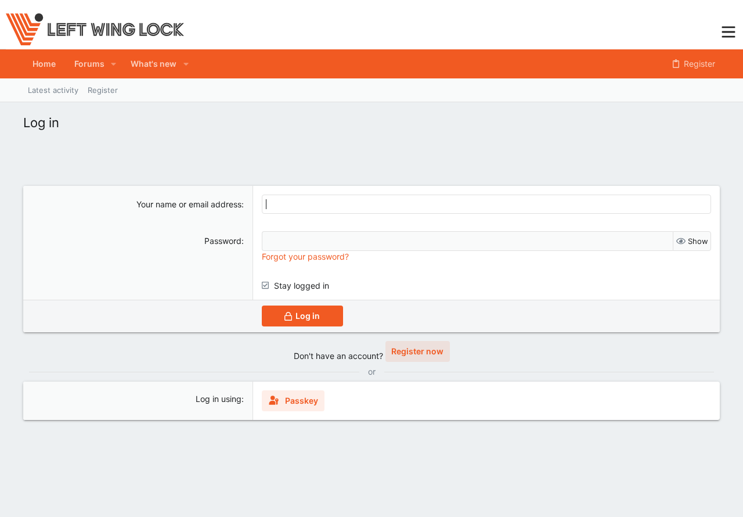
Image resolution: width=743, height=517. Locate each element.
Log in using (218, 399)
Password (222, 241)
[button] (728, 30)
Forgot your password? (305, 256)
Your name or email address (188, 204)
